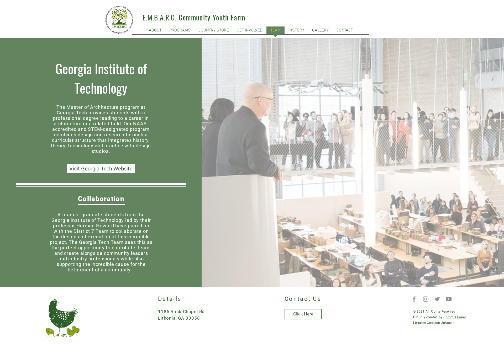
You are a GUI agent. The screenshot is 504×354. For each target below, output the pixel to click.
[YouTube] (448, 299)
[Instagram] (425, 299)
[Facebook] (414, 299)
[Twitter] (437, 299)
